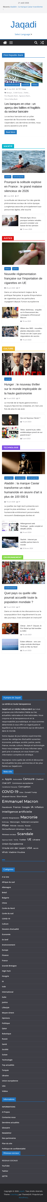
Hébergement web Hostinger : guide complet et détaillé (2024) (31, 526)
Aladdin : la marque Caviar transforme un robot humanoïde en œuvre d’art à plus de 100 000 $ (23, 490)
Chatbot (39, 779)
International (7, 992)
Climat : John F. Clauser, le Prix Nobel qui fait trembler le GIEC (30, 628)
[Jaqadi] (5, 43)
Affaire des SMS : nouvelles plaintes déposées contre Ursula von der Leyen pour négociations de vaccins (31, 332)
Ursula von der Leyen (14, 848)
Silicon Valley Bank (11, 99)
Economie (25, 85)
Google (26, 807)
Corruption (24, 786)
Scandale (25, 834)
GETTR (4, 1176)
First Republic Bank (11, 96)
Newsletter (6, 1133)
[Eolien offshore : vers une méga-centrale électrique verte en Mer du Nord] (10, 646)
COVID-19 (10, 792)
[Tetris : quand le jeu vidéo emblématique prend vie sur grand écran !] (10, 434)
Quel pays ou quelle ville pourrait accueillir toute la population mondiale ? (20, 597)
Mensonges (15, 822)
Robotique (9, 478)
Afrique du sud (8, 882)
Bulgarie (5, 898)
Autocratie (17, 779)
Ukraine (36, 840)
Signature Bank (24, 96)
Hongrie (5, 976)
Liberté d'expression (10, 818)
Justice (15, 269)
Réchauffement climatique (13, 829)
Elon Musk (22, 796)
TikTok (16, 840)
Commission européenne (22, 783)
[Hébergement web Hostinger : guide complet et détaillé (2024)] (10, 528)
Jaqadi (24, 24)
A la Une (5, 877)
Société (7, 177)
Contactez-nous (9, 1117)
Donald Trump (31, 792)
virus (5, 852)
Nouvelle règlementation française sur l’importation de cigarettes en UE (23, 278)
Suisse (4, 1054)
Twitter (22, 840)
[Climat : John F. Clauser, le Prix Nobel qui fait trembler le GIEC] (10, 630)
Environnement (10, 588)
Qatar (4, 1028)
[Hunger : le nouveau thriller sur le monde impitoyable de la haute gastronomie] (23, 364)
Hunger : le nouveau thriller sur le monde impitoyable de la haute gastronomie (22, 389)
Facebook (7, 807)
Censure (28, 779)
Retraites (21, 826)
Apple (8, 779)
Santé (4, 1044)
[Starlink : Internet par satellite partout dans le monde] (10, 544)
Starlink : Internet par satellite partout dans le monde (29, 542)
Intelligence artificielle (17, 811)
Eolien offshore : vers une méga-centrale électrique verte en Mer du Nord (30, 644)
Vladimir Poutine (17, 852)
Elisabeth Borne (9, 796)
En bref (5, 939)
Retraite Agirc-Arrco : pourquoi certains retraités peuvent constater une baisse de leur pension (30, 222)
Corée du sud (7, 913)
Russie (27, 826)
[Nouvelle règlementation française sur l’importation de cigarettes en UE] (23, 253)
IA (32, 807)
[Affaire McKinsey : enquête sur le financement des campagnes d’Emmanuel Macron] (10, 315)
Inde (4, 986)
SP (18, 196)
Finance (35, 85)
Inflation (39, 807)
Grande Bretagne (9, 966)
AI (3, 779)
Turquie (5, 1070)
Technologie (20, 478)
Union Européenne (12, 844)
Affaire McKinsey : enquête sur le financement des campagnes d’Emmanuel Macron (31, 314)
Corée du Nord (8, 908)
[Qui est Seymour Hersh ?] (10, 419)
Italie (4, 997)
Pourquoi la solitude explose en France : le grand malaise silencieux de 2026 (23, 186)
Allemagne (6, 887)
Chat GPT (6, 783)
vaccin (35, 848)
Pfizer (5, 825)
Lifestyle (5, 1007)
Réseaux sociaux (9, 834)
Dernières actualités (10, 1122)
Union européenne (10, 1081)
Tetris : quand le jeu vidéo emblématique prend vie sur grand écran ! (31, 432)
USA (29, 847)
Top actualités (18, 177)
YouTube (6, 1166)
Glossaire (6, 1128)
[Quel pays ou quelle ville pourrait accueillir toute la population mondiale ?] (23, 573)
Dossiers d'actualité (12, 85)
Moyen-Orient (8, 1013)
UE (29, 839)
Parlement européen (30, 822)
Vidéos (5, 1091)
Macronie (28, 817)
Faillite (26, 93)
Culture (8, 379)
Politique (6, 1023)
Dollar (21, 792)
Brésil (4, 892)
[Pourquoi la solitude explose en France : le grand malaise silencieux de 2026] (23, 161)
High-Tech (6, 971)
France (7, 269)
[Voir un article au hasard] (42, 43)
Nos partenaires (9, 1138)
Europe (5, 950)
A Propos (6, 1112)
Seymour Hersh (7, 840)
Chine (4, 903)
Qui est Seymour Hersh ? (30, 418)
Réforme (29, 829)
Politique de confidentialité (13, 1148)
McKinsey (5, 822)
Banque (9, 93)
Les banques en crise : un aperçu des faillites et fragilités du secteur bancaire (22, 107)
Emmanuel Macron (20, 801)
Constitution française (9, 787)
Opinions (6, 1018)
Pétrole (13, 826)
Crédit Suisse (17, 93)
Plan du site (7, 1143)
